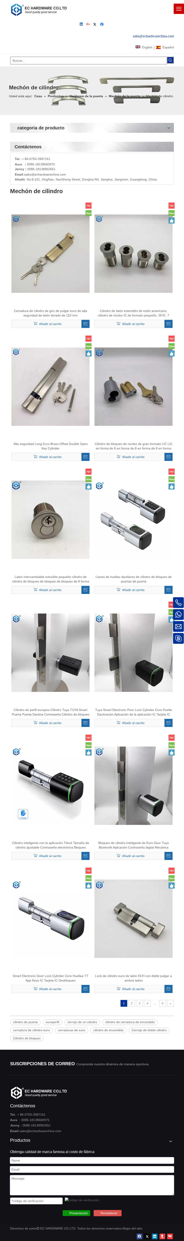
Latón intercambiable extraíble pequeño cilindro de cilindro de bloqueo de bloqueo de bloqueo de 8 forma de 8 (50, 579)
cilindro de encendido (108, 1030)
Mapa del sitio (132, 1228)
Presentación (78, 1213)
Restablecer (109, 1213)
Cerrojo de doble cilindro (149, 1030)
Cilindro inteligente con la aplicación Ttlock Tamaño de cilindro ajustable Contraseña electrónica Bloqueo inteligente (50, 845)
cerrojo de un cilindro (82, 1022)
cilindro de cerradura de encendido (130, 1022)
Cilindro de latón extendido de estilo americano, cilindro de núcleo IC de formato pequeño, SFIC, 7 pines (133, 313)
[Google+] (88, 24)
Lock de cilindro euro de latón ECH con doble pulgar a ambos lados (133, 978)
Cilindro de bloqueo (27, 1038)
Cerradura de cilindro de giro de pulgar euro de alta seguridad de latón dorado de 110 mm (50, 313)
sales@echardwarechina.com (40, 1131)
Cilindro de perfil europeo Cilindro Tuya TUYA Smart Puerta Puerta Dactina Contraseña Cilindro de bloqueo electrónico (50, 712)
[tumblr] (162, 1236)
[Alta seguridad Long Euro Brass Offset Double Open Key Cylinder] (50, 386)
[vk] (170, 1236)
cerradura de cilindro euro (31, 1030)
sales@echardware (37, 174)
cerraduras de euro (71, 1030)
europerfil (52, 1022)
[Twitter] (95, 24)
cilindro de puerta (25, 1022)
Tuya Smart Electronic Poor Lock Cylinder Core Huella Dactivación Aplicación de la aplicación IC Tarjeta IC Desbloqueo (133, 712)
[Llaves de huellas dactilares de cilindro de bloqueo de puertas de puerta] (133, 519)
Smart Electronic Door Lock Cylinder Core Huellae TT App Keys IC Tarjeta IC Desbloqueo (50, 978)
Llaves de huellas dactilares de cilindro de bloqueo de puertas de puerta (134, 579)
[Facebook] (102, 24)
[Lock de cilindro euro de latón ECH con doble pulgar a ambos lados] (133, 918)
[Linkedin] (81, 24)
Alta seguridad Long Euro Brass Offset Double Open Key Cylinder (50, 446)
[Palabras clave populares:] (170, 60)
